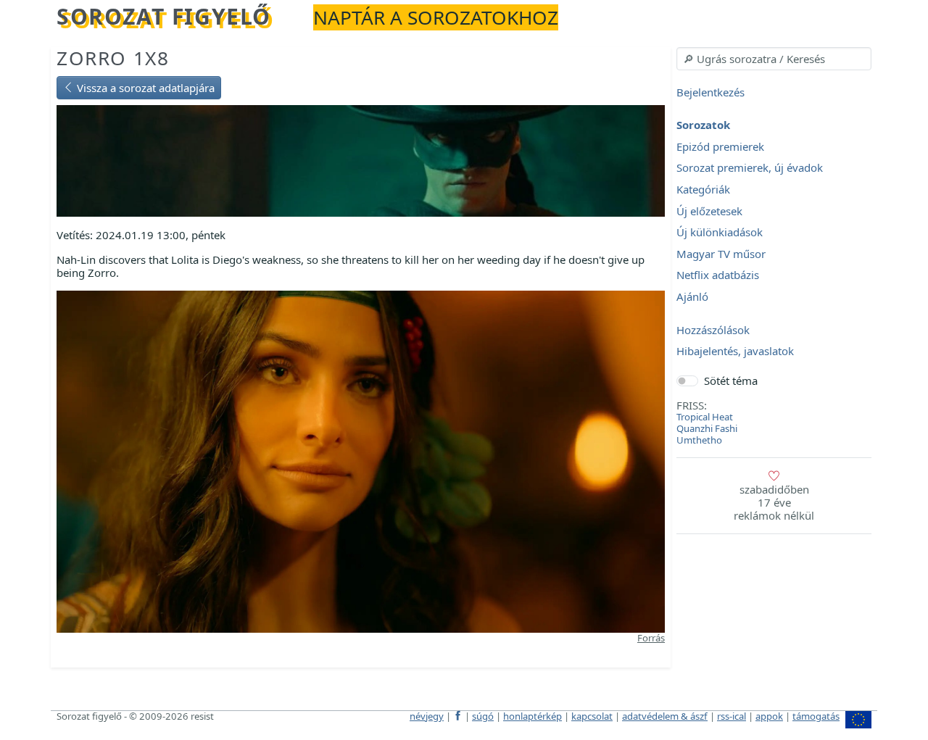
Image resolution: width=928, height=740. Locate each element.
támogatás (816, 716)
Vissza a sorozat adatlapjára (144, 87)
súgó (483, 716)
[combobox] (773, 58)
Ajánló (692, 296)
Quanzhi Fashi (706, 428)
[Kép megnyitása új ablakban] (361, 460)
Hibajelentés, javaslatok (735, 351)
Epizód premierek (720, 146)
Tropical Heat (704, 416)
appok (769, 716)
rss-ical (731, 716)
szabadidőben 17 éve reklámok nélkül (774, 502)
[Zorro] (361, 159)
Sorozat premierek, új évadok (749, 168)
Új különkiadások (719, 232)
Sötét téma (731, 380)
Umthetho (699, 439)
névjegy (427, 716)
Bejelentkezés (710, 92)
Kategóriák (703, 189)
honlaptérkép (532, 716)
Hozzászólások (713, 330)
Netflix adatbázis (717, 275)
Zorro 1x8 (113, 58)
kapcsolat (592, 716)
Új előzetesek (709, 211)
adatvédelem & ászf (665, 716)
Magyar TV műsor (721, 253)
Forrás (651, 637)
